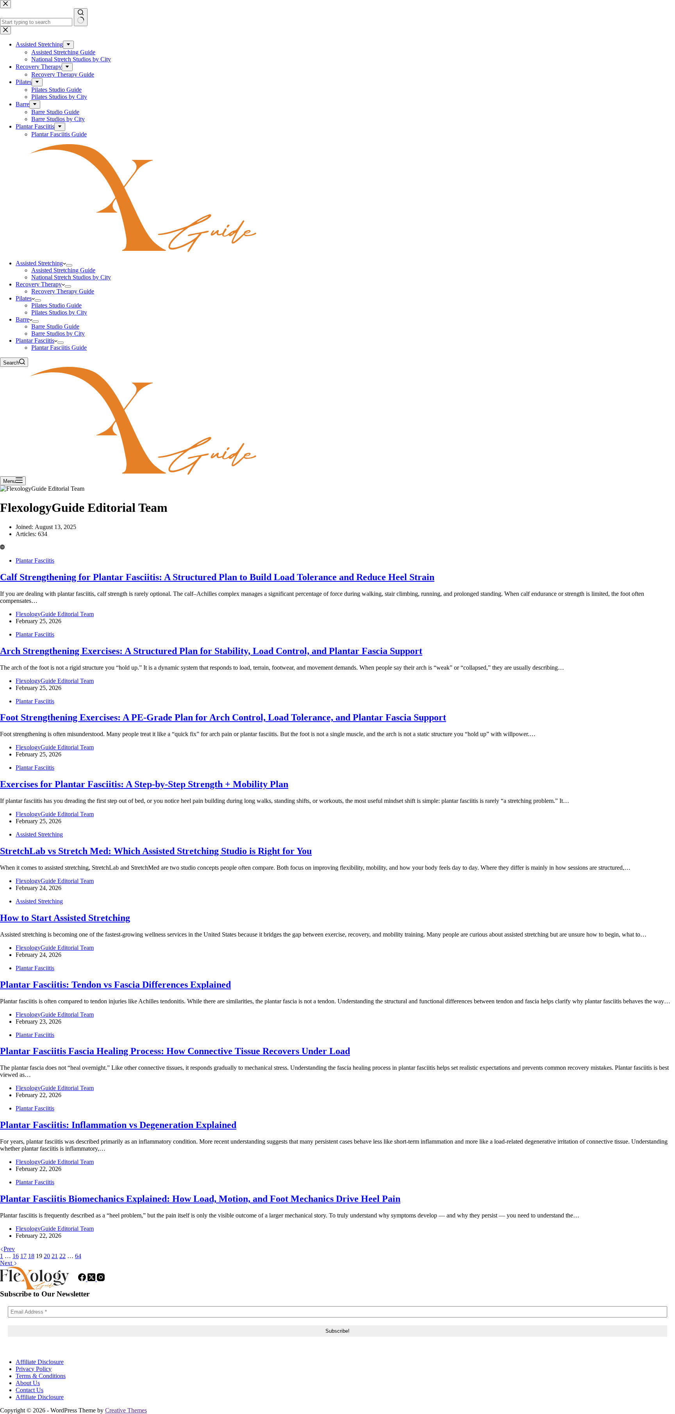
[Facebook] (83, 1279)
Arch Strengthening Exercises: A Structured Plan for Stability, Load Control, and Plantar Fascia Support (211, 651)
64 (78, 1256)
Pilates (24, 298)
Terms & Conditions (41, 1376)
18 (31, 1256)
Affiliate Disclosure (40, 1362)
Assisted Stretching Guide (63, 270)
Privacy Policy (34, 1369)
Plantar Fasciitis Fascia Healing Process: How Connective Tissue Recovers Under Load (175, 1051)
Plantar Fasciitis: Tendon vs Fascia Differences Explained (115, 985)
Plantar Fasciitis (35, 340)
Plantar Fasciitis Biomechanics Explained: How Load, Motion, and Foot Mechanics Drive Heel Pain (200, 1199)
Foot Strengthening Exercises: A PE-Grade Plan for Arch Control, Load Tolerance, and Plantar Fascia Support (223, 717)
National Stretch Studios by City (71, 277)
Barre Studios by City (58, 333)
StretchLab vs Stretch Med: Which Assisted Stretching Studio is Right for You (156, 851)
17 (23, 1256)
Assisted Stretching (39, 263)
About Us (28, 1383)
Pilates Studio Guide (56, 305)
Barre (22, 319)
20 (47, 1256)
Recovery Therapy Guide (62, 291)
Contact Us (29, 1390)
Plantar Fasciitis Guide (59, 347)
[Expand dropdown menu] (69, 265)
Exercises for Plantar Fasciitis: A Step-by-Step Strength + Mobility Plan (144, 784)
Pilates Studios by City (59, 312)
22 (62, 1256)
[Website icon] (2, 547)
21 (55, 1256)
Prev (9, 1249)
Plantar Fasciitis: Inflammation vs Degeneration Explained (118, 1125)
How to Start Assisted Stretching (65, 918)
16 (15, 1256)
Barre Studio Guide (55, 326)
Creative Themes (126, 1410)
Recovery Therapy (39, 284)
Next (7, 1263)
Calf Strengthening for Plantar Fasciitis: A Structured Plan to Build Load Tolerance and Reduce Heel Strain (217, 577)
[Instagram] (101, 1279)
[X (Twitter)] (92, 1279)
